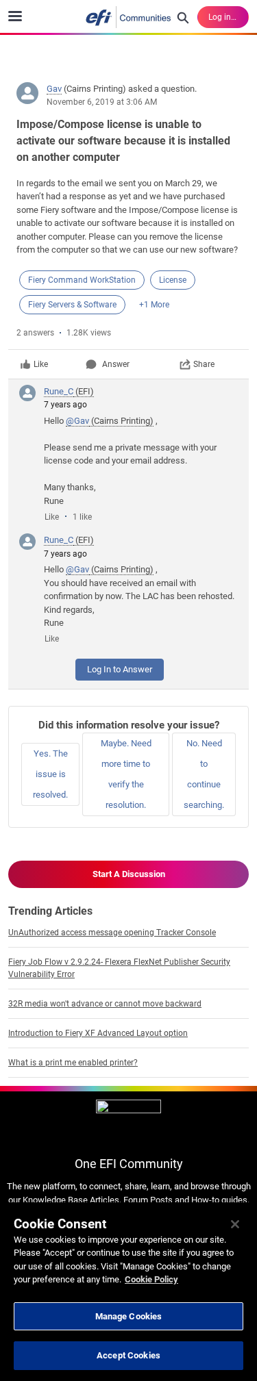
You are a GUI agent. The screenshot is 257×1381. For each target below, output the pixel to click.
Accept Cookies (128, 1355)
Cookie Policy (151, 1279)
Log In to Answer (119, 669)
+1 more (154, 304)
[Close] (235, 1224)
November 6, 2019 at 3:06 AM (102, 102)
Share (204, 364)
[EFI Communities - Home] (129, 17)
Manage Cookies (128, 1316)
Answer (116, 364)
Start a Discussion (129, 874)
